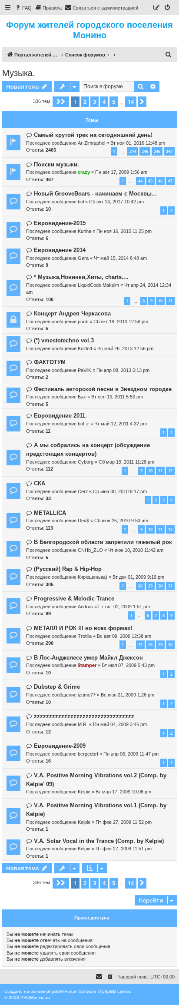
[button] (61, 101)
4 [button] (104, 102)
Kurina (84, 231)
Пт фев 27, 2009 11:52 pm (124, 822)
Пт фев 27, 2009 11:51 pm (124, 848)
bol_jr (83, 423)
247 (169, 151)
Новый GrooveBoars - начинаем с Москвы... (95, 193)
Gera (83, 258)
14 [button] (131, 102)
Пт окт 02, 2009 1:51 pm (124, 606)
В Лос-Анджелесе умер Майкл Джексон (88, 657)
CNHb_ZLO (90, 550)
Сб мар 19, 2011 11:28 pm (126, 461)
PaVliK (84, 370)
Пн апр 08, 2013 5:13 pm (122, 370)
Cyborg (85, 461)
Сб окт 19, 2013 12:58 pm (120, 321)
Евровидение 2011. (60, 415)
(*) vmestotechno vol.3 (64, 340)
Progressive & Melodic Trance (74, 598)
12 (170, 471)
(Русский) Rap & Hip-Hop (68, 569)
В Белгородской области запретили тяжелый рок (103, 542)
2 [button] (84, 102)
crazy (84, 172)
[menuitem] (23, 8)
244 (132, 151)
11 (170, 301)
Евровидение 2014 (60, 250)
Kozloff (85, 348)
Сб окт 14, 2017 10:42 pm (116, 201)
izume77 (87, 694)
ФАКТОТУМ (50, 362)
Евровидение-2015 (60, 223)
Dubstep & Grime (57, 686)
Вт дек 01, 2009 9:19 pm (138, 577)
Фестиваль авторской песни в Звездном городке (103, 389)
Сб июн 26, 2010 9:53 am (121, 520)
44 (140, 181)
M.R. (83, 724)
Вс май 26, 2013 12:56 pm (125, 348)
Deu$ (83, 520)
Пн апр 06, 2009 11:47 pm (131, 753)
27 (140, 644)
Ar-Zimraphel (91, 143)
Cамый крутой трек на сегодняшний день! (93, 135)
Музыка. (18, 73)
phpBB (53, 991)
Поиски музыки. (56, 164)
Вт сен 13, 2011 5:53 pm (117, 396)
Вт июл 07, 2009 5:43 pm (128, 665)
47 (170, 181)
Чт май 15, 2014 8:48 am (120, 258)
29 (150, 586)
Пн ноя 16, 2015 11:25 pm (124, 231)
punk (83, 321)
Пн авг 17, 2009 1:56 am (121, 172)
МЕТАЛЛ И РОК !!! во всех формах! (83, 628)
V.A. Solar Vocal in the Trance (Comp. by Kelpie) (99, 841)
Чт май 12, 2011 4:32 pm (120, 423)
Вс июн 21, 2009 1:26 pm (127, 694)
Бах (82, 396)
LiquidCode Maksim (98, 285)
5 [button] (113, 102)
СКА (39, 483)
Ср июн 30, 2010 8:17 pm (120, 491)
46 (160, 181)
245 (145, 151)
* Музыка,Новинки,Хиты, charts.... (81, 277)
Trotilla (85, 636)
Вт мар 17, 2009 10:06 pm (123, 791)
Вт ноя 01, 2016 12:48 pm (137, 143)
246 (157, 151)
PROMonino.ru (35, 997)
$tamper (87, 665)
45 (150, 181)
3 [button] (94, 102)
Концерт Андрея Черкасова (72, 313)
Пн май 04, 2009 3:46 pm (120, 724)
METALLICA (50, 513)
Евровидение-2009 (60, 746)
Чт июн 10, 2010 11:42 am (135, 550)
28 (140, 586)
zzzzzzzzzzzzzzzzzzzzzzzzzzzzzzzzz (84, 716)
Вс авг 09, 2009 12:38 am (124, 636)
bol (81, 201)
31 (170, 586)
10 (160, 301)
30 (160, 586)
